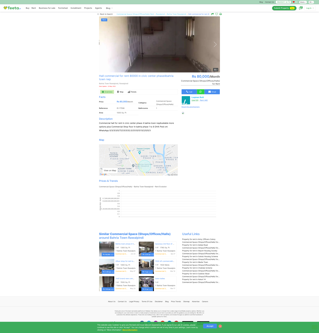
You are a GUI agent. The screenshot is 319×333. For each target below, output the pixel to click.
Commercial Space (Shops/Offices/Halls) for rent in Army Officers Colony (201, 242)
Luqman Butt (198, 97)
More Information (129, 330)
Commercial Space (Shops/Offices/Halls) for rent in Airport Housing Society (201, 253)
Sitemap (186, 301)
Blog (261, 2)
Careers (205, 301)
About (111, 301)
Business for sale (47, 8)
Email (213, 92)
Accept (210, 326)
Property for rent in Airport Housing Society (199, 251)
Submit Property (284, 8)
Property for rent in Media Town (195, 262)
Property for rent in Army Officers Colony (198, 239)
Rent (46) (204, 100)
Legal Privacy (134, 301)
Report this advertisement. (191, 107)
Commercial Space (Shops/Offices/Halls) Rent (135, 14)
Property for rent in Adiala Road (195, 245)
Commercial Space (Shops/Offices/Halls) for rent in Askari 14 (201, 282)
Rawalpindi (160, 14)
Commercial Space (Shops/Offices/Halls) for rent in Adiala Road (201, 248)
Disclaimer (159, 301)
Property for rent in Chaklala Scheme (197, 268)
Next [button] (215, 44)
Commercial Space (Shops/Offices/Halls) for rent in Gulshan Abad (201, 276)
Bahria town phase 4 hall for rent (129, 244)
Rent (34, 8)
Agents (98, 8)
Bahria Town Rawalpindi (176, 14)
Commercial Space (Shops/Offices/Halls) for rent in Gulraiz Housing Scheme (201, 259)
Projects (88, 8)
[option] (159, 44)
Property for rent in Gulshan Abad (195, 274)
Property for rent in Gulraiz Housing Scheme (200, 256)
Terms (147, 301)
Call (190, 92)
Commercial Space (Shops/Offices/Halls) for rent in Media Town (201, 265)
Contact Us (269, 2)
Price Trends (176, 301)
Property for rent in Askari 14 (194, 279)
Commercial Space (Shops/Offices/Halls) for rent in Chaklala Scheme (201, 271)
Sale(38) (195, 100)
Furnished (63, 8)
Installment (76, 8)
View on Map (110, 170)
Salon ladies (160, 278)
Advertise (195, 301)
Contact (122, 301)
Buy (27, 8)
